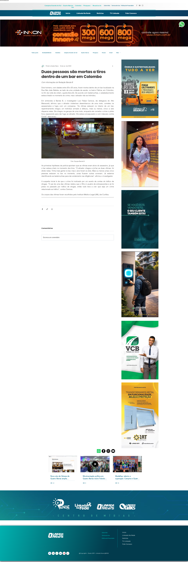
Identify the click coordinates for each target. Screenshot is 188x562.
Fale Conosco (127, 544)
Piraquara (86, 5)
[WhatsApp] (56, 553)
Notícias (125, 538)
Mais (117, 52)
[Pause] (124, 184)
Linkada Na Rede (128, 535)
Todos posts (35, 52)
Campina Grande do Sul (53, 5)
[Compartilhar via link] (47, 209)
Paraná (104, 52)
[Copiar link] (67, 553)
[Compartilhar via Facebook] (42, 209)
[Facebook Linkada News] (137, 5)
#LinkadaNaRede (46, 52)
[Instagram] (108, 451)
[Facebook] (103, 451)
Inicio (124, 532)
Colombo (78, 5)
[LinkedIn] (60, 553)
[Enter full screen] (156, 184)
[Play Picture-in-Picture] (152, 184)
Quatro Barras (68, 5)
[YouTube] (113, 451)
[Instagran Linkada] (143, 5)
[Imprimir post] (52, 209)
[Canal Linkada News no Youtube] (140, 5)
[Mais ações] (113, 66)
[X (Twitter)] (53, 553)
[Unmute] (127, 184)
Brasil (110, 52)
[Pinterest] (64, 553)
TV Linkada (126, 541)
